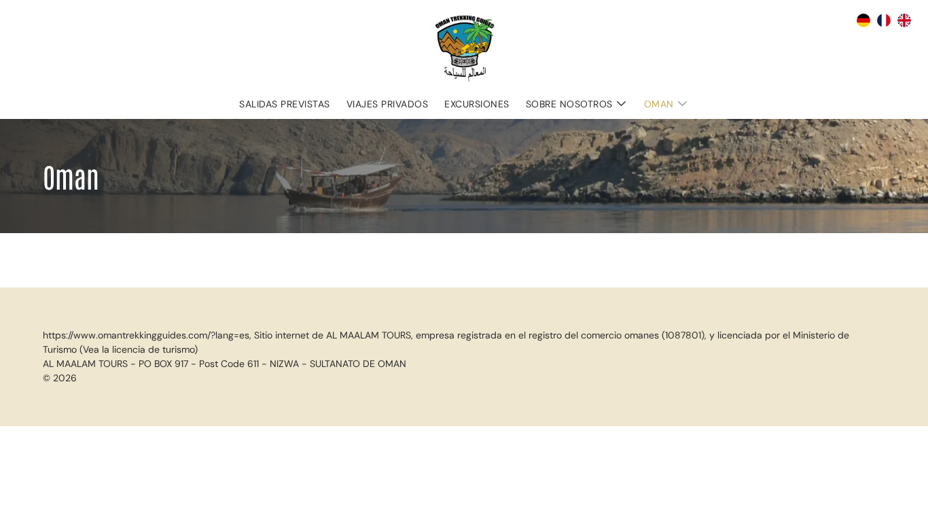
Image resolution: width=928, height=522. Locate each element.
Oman (659, 104)
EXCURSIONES (477, 104)
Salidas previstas (284, 104)
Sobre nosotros (569, 104)
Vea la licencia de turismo (138, 349)
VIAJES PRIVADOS (387, 104)
